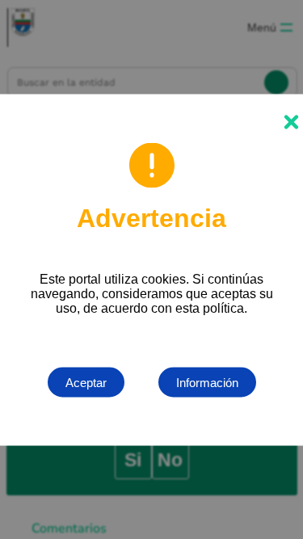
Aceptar (86, 382)
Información (207, 382)
